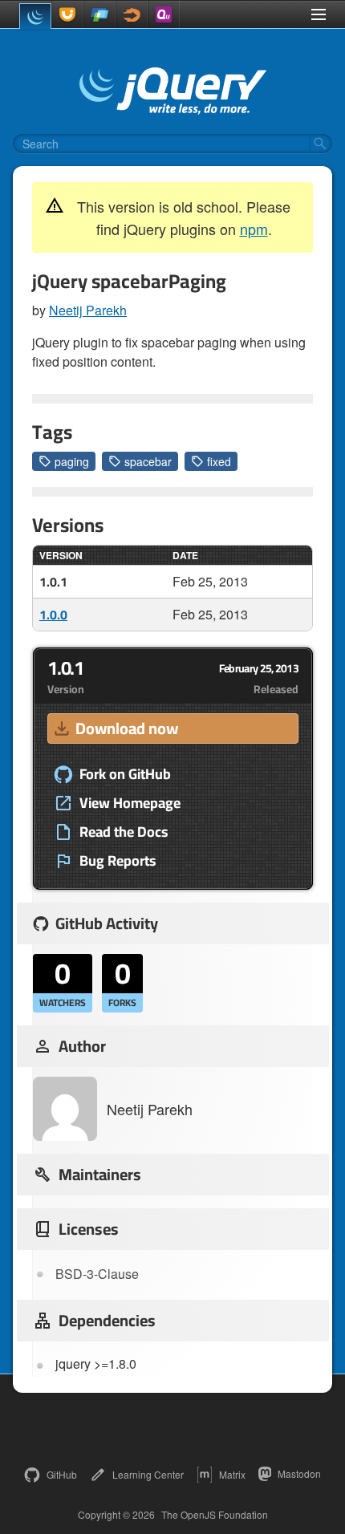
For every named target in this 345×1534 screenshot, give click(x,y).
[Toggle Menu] (318, 14)
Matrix (232, 1474)
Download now (126, 728)
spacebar (148, 461)
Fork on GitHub (125, 774)
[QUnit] (164, 14)
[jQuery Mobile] (99, 14)
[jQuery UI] (67, 14)
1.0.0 (53, 615)
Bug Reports (117, 861)
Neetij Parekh (88, 310)
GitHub (62, 1474)
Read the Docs (123, 832)
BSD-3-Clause (97, 1273)
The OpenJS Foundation (214, 1514)
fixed (219, 461)
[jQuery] (35, 16)
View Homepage (130, 803)
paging (72, 461)
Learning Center (148, 1474)
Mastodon (299, 1473)
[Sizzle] (132, 14)
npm (254, 228)
